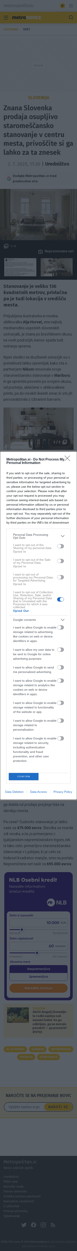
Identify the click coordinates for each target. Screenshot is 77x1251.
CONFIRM (23, 776)
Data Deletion (14, 791)
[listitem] (38, 536)
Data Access (38, 791)
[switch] (60, 546)
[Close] (69, 460)
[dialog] (38, 625)
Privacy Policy (62, 791)
